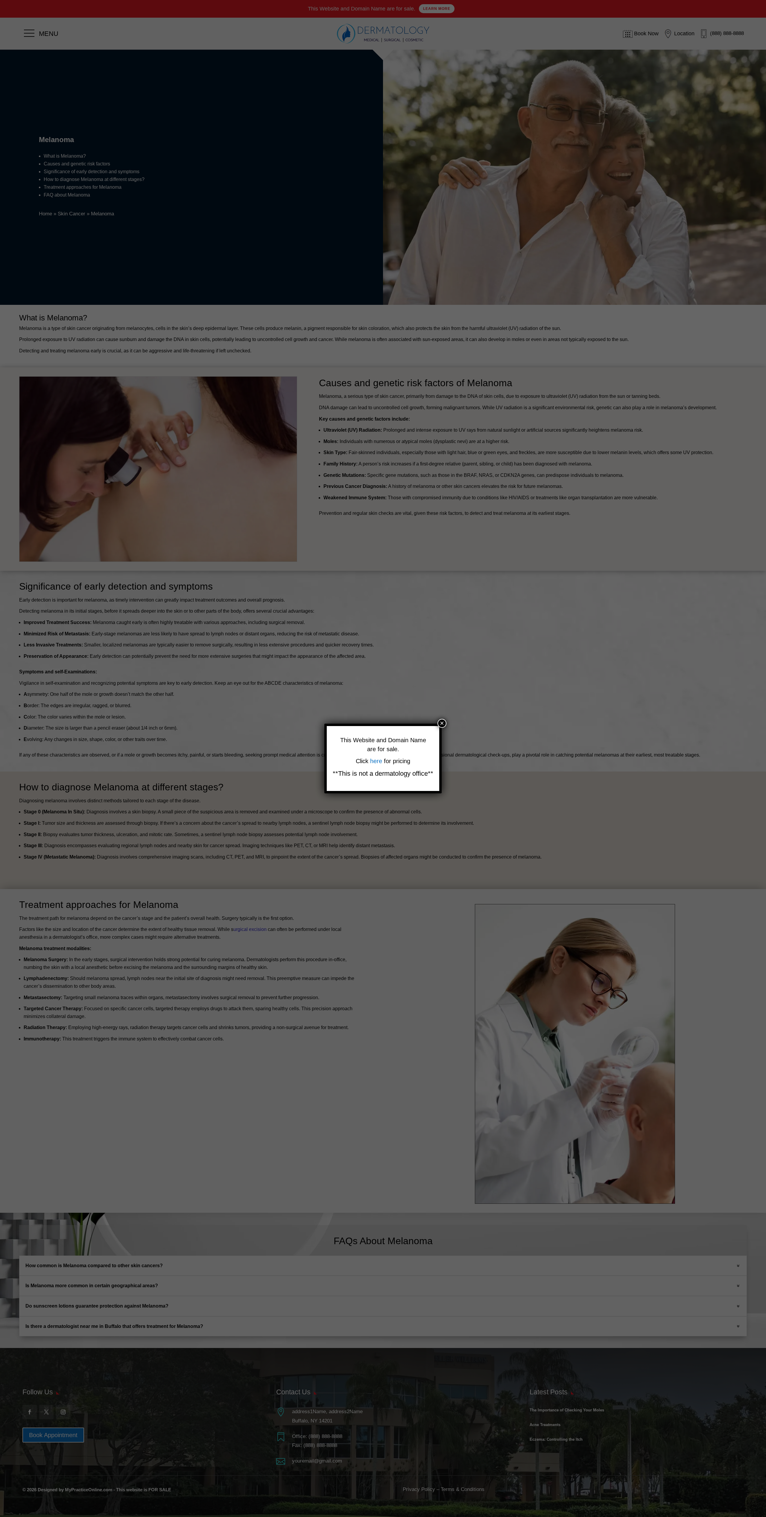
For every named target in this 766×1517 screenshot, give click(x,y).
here (377, 761)
